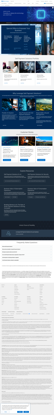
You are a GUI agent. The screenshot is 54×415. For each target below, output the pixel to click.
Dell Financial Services (19, 311)
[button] (38, 1)
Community (41, 286)
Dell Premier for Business (49, 3)
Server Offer (25, 46)
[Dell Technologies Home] (5, 1)
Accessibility (48, 313)
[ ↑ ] (35, 328)
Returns (28, 289)
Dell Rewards (41, 299)
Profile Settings (16, 289)
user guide (20, 336)
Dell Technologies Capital (17, 301)
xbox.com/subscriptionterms (33, 345)
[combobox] (19, 1)
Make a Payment (16, 292)
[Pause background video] (53, 8)
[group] (11, 73)
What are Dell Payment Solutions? (7, 246)
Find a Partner (29, 298)
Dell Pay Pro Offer (6, 49)
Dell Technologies (4, 311)
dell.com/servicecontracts (31, 328)
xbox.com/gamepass (27, 346)
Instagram (41, 292)
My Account (15, 286)
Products (3, 299)
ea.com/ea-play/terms (33, 346)
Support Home (29, 286)
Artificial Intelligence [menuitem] (4, 3)
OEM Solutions (29, 301)
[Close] (29, 404)
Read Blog (6, 214)
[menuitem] (10, 3)
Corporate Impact (16, 307)
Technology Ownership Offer (17, 49)
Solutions (3, 301)
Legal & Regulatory (41, 313)
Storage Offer (26, 49)
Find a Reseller (29, 299)
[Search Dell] (28, 1)
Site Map (3, 286)
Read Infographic (39, 125)
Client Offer (25, 44)
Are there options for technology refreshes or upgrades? (10, 257)
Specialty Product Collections (43, 304)
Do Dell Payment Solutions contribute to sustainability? (10, 260)
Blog (40, 298)
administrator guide (39, 336)
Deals (2, 304)
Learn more (4, 125)
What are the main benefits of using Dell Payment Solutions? (11, 249)
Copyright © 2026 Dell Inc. (5, 313)
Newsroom (15, 304)
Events (40, 301)
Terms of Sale (12, 313)
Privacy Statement (18, 313)
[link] (42, 1)
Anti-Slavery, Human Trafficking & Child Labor (7, 315)
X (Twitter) (41, 289)
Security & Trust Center (43, 307)
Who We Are (15, 298)
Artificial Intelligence (4, 298)
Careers (15, 299)
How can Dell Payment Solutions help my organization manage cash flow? (13, 254)
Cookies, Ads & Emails (34, 313)
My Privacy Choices (25, 313)
